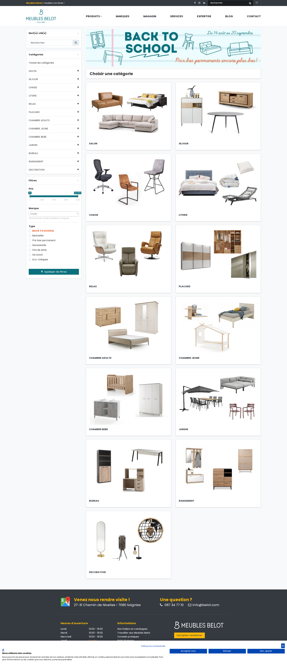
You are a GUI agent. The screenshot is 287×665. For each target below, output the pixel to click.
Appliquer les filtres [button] (55, 271)
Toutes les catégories (41, 62)
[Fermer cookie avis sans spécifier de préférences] (283, 645)
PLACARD (34, 112)
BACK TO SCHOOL (43, 230)
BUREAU (33, 153)
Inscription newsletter (189, 635)
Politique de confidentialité (153, 646)
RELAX (32, 104)
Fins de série (39, 250)
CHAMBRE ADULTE (39, 120)
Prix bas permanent (44, 240)
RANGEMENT (36, 161)
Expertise (204, 16)
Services (176, 16)
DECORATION (36, 169)
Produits (93, 16)
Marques (122, 16)
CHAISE (33, 87)
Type (32, 226)
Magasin (149, 16)
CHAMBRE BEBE (37, 137)
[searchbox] (54, 213)
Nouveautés (39, 245)
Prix (31, 188)
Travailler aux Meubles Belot (133, 632)
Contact (254, 16)
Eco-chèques (40, 259)
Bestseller (38, 235)
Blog (229, 16)
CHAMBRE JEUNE (38, 128)
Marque (34, 208)
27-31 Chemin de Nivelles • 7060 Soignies (107, 605)
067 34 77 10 (174, 605)
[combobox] (54, 213)
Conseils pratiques (128, 636)
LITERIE (33, 95)
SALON (32, 71)
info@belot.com (206, 605)
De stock (37, 254)
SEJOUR (33, 79)
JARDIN (33, 145)
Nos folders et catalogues (132, 629)
